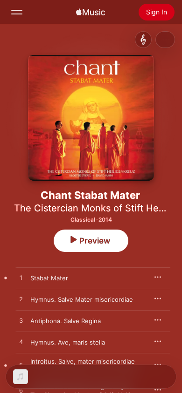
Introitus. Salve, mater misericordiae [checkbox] (82, 361)
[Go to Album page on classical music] (143, 39)
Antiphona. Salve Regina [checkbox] (65, 321)
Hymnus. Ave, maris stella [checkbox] (67, 342)
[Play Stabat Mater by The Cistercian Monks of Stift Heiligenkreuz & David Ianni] (21, 278)
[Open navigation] (17, 12)
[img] (90, 12)
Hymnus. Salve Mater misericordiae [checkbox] (81, 299)
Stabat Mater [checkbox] (49, 278)
